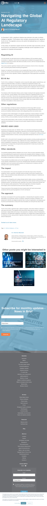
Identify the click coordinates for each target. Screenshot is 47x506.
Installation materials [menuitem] (24, 368)
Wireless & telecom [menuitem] (24, 386)
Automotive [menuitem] (24, 358)
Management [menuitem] (24, 442)
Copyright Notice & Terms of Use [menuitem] (24, 452)
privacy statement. (6, 330)
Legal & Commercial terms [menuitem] (24, 448)
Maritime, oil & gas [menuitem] (24, 378)
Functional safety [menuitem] (24, 411)
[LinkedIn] (15, 2)
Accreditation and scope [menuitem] (24, 440)
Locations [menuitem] (24, 436)
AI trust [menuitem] (24, 405)
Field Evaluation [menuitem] (24, 409)
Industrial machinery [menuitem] (24, 370)
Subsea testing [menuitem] (24, 384)
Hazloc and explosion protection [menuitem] (24, 414)
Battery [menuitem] (24, 360)
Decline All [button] (30, 503)
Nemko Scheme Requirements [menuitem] (24, 446)
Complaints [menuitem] (24, 456)
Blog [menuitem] (24, 428)
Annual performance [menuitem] (24, 444)
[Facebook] (16, 2)
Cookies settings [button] (17, 503)
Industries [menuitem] (24, 356)
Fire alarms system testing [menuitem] (24, 364)
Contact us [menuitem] (24, 460)
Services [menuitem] (24, 394)
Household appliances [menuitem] (24, 366)
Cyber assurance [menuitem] (24, 403)
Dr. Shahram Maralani (15, 29)
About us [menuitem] (24, 434)
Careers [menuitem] (24, 438)
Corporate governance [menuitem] (24, 454)
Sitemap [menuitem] (24, 458)
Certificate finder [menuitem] (24, 424)
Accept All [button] (23, 503)
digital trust (4, 63)
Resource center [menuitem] (24, 422)
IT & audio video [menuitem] (24, 372)
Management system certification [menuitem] (24, 407)
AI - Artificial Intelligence (9, 228)
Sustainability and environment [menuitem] (24, 413)
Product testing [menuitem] (24, 401)
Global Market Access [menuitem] (24, 397)
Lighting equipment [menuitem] (24, 376)
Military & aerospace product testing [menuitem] (24, 382)
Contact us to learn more (8, 222)
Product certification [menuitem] (24, 399)
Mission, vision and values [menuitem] (24, 450)
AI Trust (41, 134)
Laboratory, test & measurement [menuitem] (24, 374)
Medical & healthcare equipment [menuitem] (24, 380)
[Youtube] (18, 2)
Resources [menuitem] (24, 419)
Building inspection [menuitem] (24, 362)
